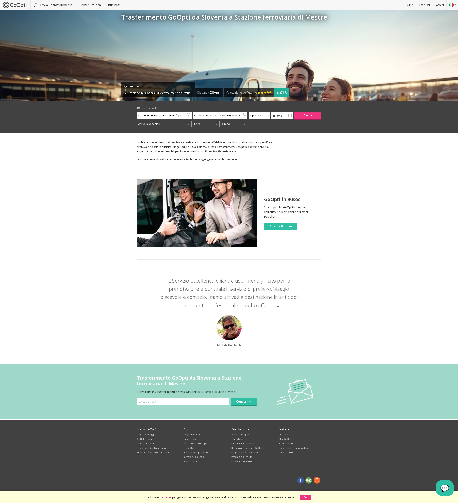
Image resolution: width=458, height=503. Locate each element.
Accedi (440, 5)
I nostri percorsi (145, 443)
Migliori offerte (192, 434)
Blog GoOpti (285, 439)
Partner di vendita (288, 443)
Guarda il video (280, 226)
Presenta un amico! (241, 461)
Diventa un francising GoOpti (247, 447)
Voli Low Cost (191, 461)
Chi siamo (284, 434)
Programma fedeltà (241, 456)
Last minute (190, 439)
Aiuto (410, 5)
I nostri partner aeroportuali (294, 447)
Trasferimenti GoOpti (195, 443)
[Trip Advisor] (308, 480)
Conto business (239, 439)
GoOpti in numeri (146, 439)
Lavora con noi (287, 452)
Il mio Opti (425, 5)
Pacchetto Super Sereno (197, 452)
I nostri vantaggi (145, 434)
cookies (167, 497)
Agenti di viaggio (240, 434)
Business (114, 5)
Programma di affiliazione (245, 452)
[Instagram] (317, 480)
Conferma (243, 401)
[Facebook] (300, 480)
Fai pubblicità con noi (242, 443)
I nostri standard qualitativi (151, 447)
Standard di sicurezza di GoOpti (154, 452)
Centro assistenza (194, 456)
